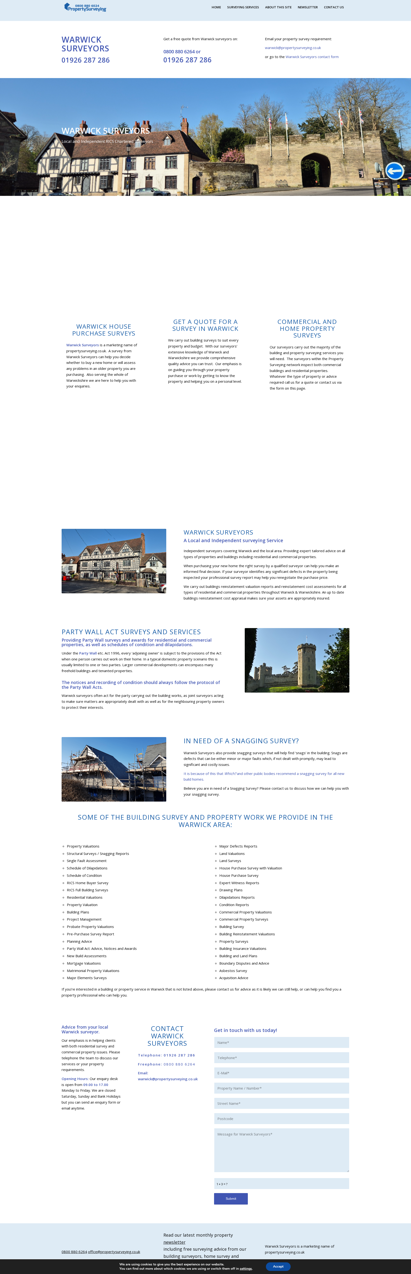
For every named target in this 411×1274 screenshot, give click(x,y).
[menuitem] (216, 7)
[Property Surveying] (85, 7)
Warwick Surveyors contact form (312, 56)
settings (246, 1269)
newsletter (174, 1242)
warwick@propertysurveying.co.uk (293, 47)
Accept (278, 1266)
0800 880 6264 (179, 51)
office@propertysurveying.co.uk (114, 1251)
